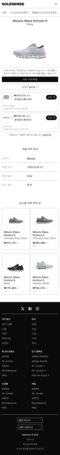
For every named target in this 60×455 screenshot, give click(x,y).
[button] (56, 4)
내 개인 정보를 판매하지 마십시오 (30, 448)
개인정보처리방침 (30, 444)
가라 (50, 97)
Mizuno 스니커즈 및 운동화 (44, 12)
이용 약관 (30, 439)
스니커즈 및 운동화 (19, 12)
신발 (4, 12)
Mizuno (31, 158)
